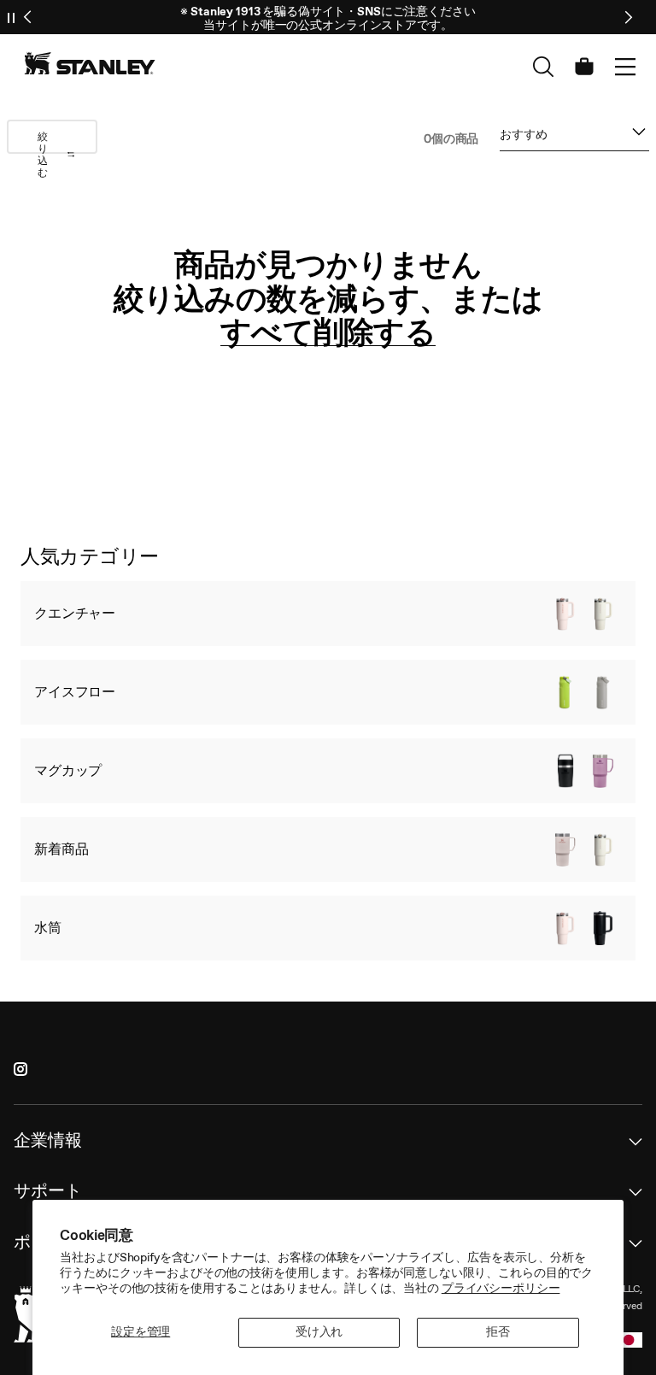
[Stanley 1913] (89, 63)
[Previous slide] (28, 17)
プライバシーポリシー (501, 1288)
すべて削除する (328, 332)
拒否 (498, 1332)
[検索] (543, 66)
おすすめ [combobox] (523, 138)
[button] (625, 66)
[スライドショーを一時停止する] (11, 17)
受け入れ (319, 1332)
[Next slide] (628, 17)
